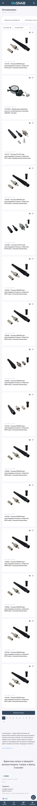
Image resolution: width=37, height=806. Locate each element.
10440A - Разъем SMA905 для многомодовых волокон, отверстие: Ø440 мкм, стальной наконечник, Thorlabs (16, 564)
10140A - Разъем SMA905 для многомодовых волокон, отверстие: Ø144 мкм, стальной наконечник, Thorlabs (16, 201)
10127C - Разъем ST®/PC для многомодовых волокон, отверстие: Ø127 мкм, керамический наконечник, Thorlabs (17, 156)
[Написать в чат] (33, 797)
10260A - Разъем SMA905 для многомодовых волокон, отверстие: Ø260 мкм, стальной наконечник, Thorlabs (16, 383)
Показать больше (18, 713)
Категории (6, 27)
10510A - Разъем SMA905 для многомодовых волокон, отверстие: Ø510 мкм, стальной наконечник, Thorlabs (16, 654)
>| (3, 721)
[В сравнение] (30, 32)
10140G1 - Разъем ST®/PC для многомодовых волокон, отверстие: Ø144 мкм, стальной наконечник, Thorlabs (16, 247)
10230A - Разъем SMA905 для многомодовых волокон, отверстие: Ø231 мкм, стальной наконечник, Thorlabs (16, 292)
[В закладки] (33, 32)
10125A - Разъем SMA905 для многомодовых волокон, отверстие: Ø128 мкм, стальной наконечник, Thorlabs (16, 66)
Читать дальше (6, 748)
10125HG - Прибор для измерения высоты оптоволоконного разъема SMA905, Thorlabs (16, 111)
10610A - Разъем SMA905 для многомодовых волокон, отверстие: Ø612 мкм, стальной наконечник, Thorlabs (16, 699)
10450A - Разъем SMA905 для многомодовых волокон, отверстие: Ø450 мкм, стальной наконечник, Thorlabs (16, 609)
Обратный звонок (7, 791)
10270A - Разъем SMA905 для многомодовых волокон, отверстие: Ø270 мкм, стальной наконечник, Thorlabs (16, 428)
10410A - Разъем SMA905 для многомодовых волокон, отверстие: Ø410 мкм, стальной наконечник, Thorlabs (16, 518)
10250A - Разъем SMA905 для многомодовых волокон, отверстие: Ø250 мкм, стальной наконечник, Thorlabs (16, 337)
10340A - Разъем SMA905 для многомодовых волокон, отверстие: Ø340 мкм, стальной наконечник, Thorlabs (16, 473)
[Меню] (3, 3)
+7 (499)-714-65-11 (7, 789)
